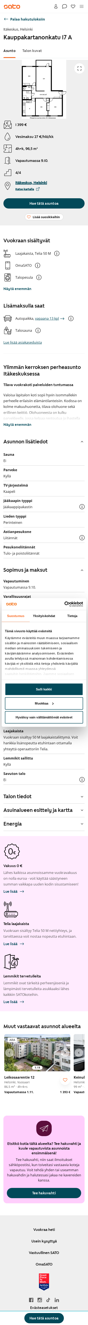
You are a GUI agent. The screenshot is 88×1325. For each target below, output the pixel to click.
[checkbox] (65, 1080)
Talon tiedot (17, 796)
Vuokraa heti (44, 1229)
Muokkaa (41, 703)
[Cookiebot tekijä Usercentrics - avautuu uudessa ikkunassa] (64, 604)
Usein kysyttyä (44, 1241)
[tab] (9, 51)
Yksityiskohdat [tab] (44, 616)
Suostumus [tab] (15, 616)
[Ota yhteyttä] (64, 6)
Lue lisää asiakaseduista (22, 342)
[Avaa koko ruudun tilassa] (79, 68)
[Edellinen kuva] (9, 1052)
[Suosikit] (73, 6)
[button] (56, 253)
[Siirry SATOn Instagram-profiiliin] (39, 1299)
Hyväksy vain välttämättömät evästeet (44, 717)
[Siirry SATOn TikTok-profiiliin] (48, 1299)
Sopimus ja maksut (25, 570)
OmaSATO (44, 1264)
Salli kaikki (44, 689)
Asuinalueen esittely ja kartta (38, 810)
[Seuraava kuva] (65, 1052)
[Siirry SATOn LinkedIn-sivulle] (56, 1299)
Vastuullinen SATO (44, 1253)
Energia (12, 824)
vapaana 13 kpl (47, 318)
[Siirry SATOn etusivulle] (12, 6)
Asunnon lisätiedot (25, 442)
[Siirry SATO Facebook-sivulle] (31, 1299)
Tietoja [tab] (72, 616)
